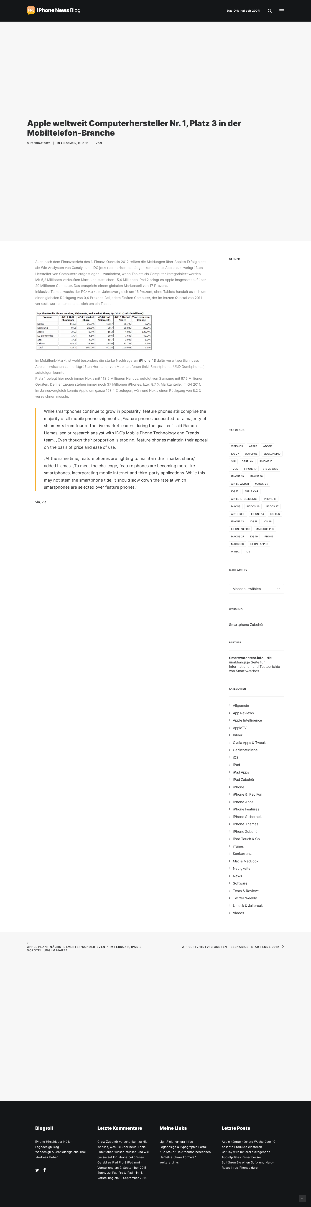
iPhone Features (246, 809)
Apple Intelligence (244, 498)
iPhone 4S (147, 360)
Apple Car (251, 491)
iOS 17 (234, 491)
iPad (236, 765)
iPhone (83, 143)
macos (235, 506)
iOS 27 (235, 453)
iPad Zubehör (244, 779)
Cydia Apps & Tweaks (250, 742)
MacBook (237, 544)
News (237, 876)
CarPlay (247, 461)
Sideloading (272, 453)
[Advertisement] (256, 346)
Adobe (267, 446)
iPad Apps (241, 772)
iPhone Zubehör (246, 831)
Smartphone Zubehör (246, 624)
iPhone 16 (266, 461)
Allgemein (68, 143)
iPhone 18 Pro (240, 529)
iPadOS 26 (253, 506)
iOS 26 (268, 521)
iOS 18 (253, 521)
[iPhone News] (53, 10)
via (37, 502)
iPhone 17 (250, 468)
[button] (281, 10)
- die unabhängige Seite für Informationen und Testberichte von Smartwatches (254, 664)
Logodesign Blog (47, 1147)
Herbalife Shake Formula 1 (178, 1157)
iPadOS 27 (272, 506)
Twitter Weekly (245, 898)
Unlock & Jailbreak (248, 905)
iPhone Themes (245, 824)
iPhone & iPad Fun (247, 794)
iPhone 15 (270, 498)
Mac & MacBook (245, 861)
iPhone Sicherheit (247, 817)
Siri (233, 461)
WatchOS (251, 453)
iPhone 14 (257, 514)
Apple (253, 446)
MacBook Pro (265, 529)
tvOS (234, 468)
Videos (238, 913)
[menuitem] (245, 10)
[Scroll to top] (302, 1198)
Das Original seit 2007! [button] (243, 10)
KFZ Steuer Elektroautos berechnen (185, 1152)
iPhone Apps (243, 802)
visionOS (237, 446)
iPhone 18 (256, 476)
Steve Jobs (270, 468)
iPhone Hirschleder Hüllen (53, 1141)
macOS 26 (261, 483)
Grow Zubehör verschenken (117, 1141)
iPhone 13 (237, 521)
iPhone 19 (237, 476)
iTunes (238, 846)
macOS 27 (237, 536)
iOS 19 (254, 536)
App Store (238, 514)
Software (240, 883)
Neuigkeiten (242, 868)
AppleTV (240, 728)
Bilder (237, 735)
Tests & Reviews (246, 891)
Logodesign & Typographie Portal (183, 1147)
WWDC (235, 551)
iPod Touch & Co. (247, 839)
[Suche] (268, 11)
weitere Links (169, 1162)
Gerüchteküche (245, 750)
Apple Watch (240, 483)
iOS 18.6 (275, 514)
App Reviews (243, 713)
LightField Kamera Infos (176, 1141)
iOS (248, 551)
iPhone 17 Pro (259, 544)
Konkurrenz (242, 853)
